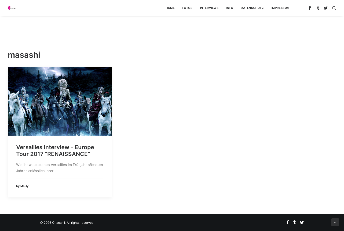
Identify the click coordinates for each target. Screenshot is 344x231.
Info (229, 8)
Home (170, 8)
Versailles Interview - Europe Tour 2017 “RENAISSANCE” (55, 150)
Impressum (280, 8)
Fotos (187, 8)
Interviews (209, 8)
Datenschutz (252, 8)
